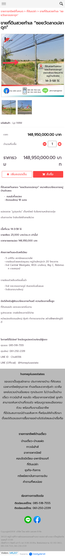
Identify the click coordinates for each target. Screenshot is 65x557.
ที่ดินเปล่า (31, 11)
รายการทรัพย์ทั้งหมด (12, 11)
